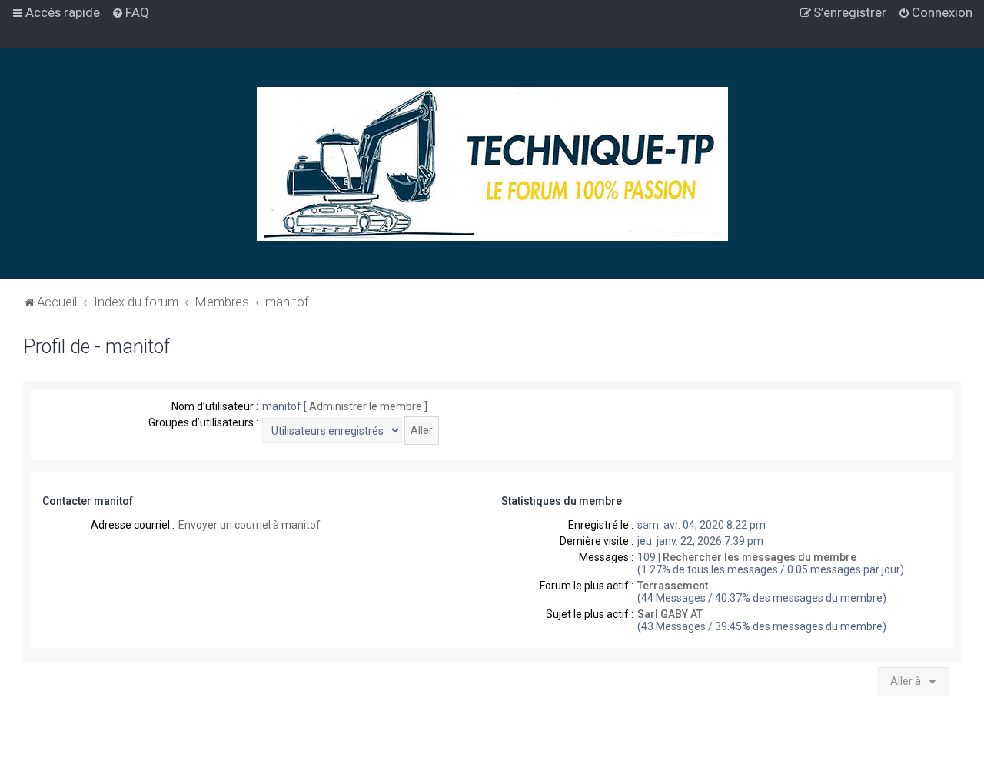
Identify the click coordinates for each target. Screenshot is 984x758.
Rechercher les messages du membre (759, 557)
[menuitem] (130, 12)
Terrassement (672, 585)
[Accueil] (492, 164)
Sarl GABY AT (670, 614)
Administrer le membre (365, 406)
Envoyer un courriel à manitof (249, 525)
